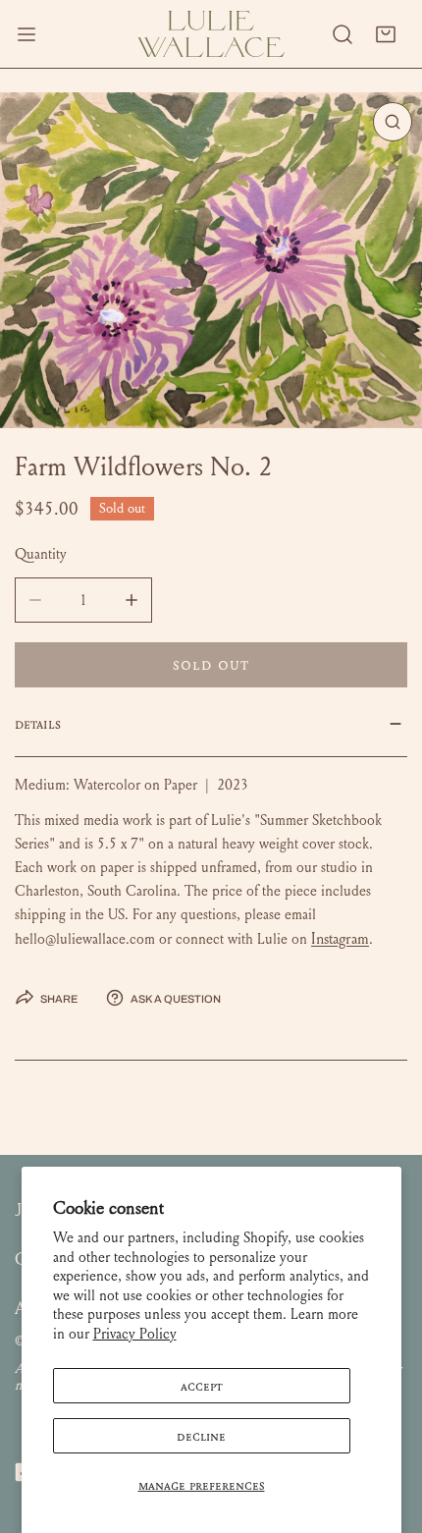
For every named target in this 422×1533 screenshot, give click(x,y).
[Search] (342, 34)
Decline (201, 1436)
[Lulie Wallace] (211, 34)
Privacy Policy (135, 1333)
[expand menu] (26, 34)
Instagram (340, 938)
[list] (211, 260)
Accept (202, 1386)
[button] (385, 34)
